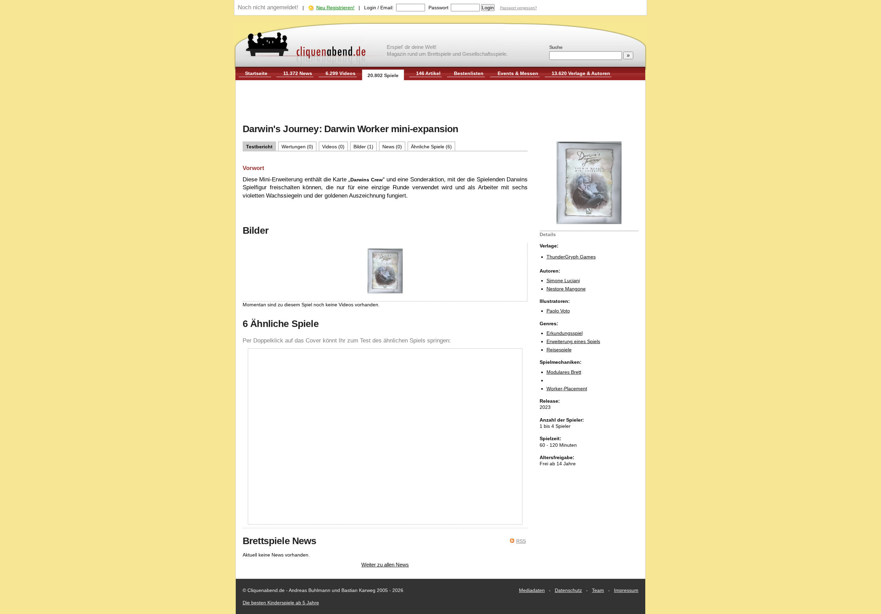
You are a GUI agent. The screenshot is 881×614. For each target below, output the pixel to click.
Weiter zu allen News (385, 565)
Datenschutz (568, 590)
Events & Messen (518, 73)
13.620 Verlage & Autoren (581, 73)
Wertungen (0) (297, 146)
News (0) (392, 146)
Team (598, 590)
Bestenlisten (469, 73)
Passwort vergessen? (518, 8)
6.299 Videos (340, 73)
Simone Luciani (563, 280)
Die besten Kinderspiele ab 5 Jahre (281, 602)
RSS (521, 541)
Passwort (438, 7)
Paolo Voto (558, 311)
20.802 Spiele (383, 75)
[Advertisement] (440, 102)
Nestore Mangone (566, 289)
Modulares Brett (563, 372)
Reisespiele (559, 349)
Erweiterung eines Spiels (573, 341)
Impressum (626, 590)
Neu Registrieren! (335, 7)
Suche (555, 47)
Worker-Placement (566, 388)
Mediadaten (532, 590)
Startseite (256, 73)
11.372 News (297, 73)
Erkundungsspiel (564, 333)
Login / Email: (379, 7)
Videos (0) (333, 146)
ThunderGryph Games (571, 257)
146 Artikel (428, 73)
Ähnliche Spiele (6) (431, 146)
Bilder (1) (363, 146)
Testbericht (259, 146)
